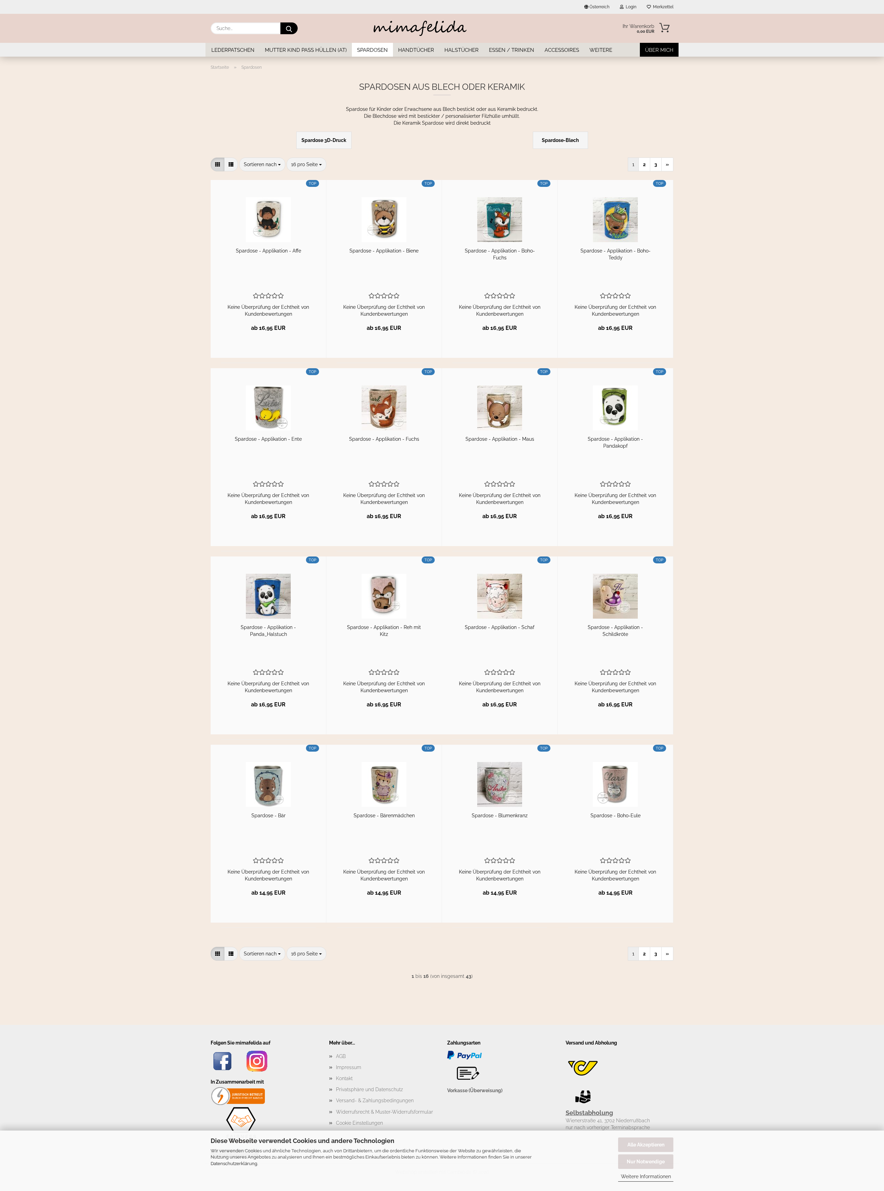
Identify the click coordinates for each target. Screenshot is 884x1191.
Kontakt (344, 1078)
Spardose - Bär (268, 815)
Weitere (600, 50)
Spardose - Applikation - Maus (499, 439)
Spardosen (372, 50)
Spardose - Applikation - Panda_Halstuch (268, 631)
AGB (341, 1056)
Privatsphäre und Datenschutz (369, 1089)
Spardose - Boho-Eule (615, 815)
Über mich (659, 50)
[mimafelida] (420, 28)
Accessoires (562, 50)
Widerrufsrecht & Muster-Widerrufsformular (384, 1112)
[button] (217, 164)
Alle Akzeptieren (645, 1144)
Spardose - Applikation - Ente (268, 439)
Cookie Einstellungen (359, 1123)
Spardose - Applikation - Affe (268, 251)
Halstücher (461, 50)
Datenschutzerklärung (234, 1163)
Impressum (348, 1067)
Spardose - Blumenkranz (500, 815)
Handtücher (416, 50)
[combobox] (262, 164)
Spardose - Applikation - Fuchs (384, 439)
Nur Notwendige (646, 1161)
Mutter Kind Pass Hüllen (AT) (306, 50)
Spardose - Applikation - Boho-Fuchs (500, 254)
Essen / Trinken (511, 50)
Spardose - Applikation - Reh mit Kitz (384, 631)
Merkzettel (662, 6)
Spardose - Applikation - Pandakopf (615, 442)
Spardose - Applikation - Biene (384, 251)
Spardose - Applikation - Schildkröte (615, 631)
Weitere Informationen (646, 1176)
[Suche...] (289, 28)
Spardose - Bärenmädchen (384, 815)
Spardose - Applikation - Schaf (500, 627)
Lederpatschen (232, 50)
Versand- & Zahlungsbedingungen (375, 1100)
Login (630, 6)
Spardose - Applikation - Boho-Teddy (615, 254)
